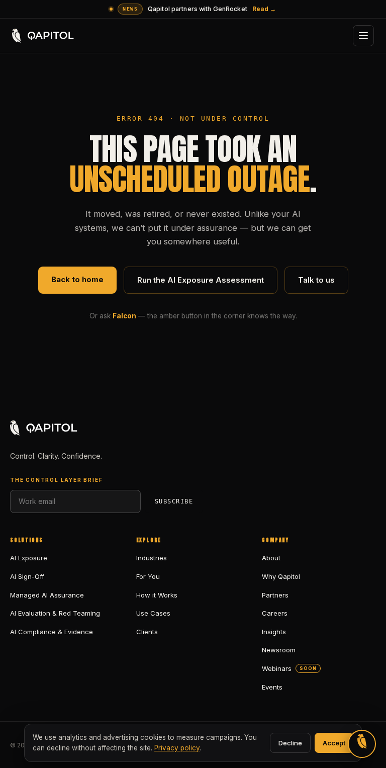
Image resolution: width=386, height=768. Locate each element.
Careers (274, 613)
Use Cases (153, 613)
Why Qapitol (281, 576)
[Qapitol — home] (43, 36)
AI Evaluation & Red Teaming (55, 613)
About (271, 558)
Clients (147, 632)
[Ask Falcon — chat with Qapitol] (362, 744)
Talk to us (316, 280)
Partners (275, 595)
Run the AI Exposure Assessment (200, 280)
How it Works (156, 595)
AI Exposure (28, 558)
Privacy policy (177, 748)
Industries (151, 558)
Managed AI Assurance (47, 595)
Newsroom (279, 650)
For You (148, 576)
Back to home (77, 279)
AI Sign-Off (27, 576)
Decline (290, 743)
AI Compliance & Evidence (51, 632)
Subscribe (174, 501)
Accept (334, 743)
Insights (274, 632)
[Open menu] (363, 35)
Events (272, 687)
